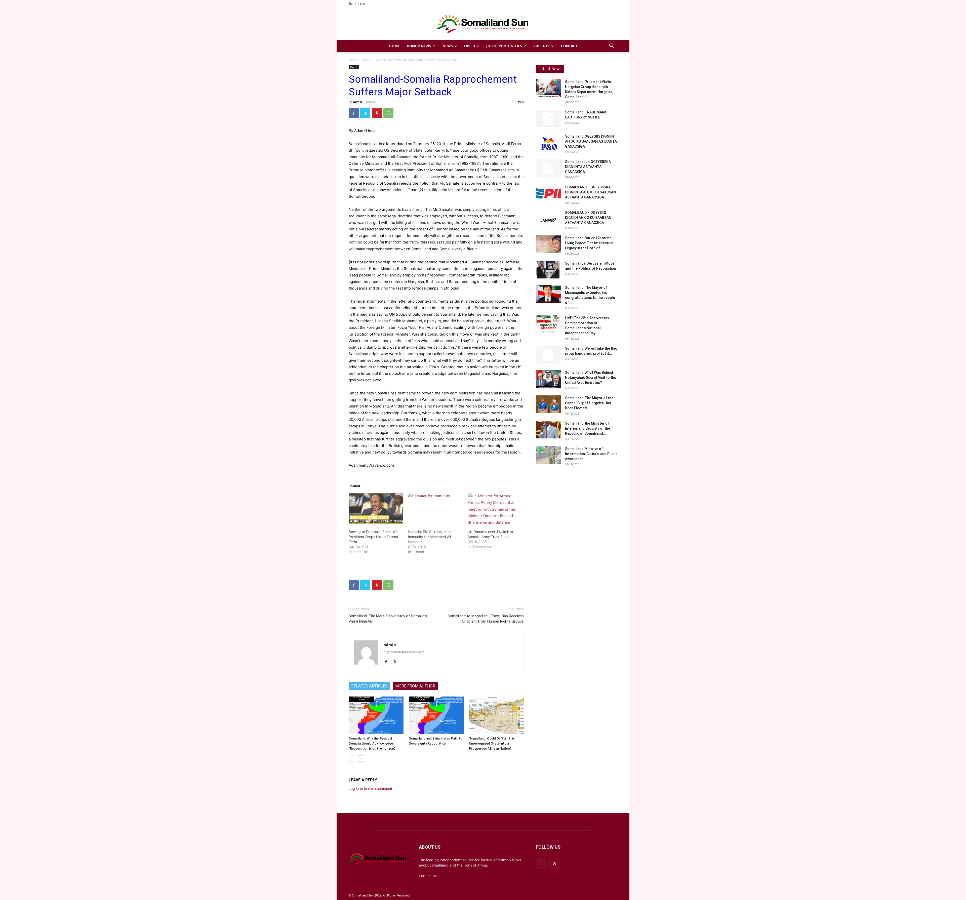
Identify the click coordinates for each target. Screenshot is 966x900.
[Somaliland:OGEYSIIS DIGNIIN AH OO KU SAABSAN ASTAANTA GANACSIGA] (548, 142)
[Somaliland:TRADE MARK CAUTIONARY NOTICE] (548, 118)
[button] (611, 46)
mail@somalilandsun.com (460, 875)
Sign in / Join (357, 3)
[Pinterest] (377, 113)
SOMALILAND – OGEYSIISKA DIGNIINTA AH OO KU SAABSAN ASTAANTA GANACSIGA (590, 192)
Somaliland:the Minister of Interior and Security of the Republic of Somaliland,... (587, 428)
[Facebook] (354, 113)
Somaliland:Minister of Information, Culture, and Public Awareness (591, 454)
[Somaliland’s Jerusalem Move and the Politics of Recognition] (548, 269)
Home (394, 46)
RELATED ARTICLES (369, 686)
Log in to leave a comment (370, 788)
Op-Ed (469, 46)
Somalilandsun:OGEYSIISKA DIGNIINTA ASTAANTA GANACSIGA (588, 167)
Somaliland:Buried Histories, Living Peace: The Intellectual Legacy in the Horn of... (589, 243)
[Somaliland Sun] (483, 24)
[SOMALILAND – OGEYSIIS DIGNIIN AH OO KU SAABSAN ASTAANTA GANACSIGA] (548, 219)
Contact (569, 46)
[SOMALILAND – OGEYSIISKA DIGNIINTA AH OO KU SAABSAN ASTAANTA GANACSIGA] (548, 193)
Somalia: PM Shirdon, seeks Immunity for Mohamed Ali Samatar (430, 536)
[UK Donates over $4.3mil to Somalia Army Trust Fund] (495, 508)
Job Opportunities (504, 46)
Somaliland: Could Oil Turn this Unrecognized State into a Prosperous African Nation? (492, 743)
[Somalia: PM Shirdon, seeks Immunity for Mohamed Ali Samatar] (435, 508)
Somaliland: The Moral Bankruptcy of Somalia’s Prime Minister (388, 619)
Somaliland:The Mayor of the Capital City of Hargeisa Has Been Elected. (589, 403)
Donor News (419, 46)
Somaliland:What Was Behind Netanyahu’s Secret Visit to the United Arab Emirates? (590, 378)
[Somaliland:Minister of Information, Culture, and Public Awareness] (548, 455)
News (447, 46)
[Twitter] (365, 113)
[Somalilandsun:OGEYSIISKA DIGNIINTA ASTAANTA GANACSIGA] (548, 168)
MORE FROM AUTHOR (415, 686)
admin (357, 102)
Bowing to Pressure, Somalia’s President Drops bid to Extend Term (373, 536)
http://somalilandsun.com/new (404, 652)
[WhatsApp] (388, 113)
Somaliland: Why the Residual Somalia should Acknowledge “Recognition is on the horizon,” (372, 743)
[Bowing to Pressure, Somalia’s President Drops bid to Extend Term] (376, 508)
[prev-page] (352, 758)
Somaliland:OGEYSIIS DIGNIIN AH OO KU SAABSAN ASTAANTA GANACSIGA (591, 141)
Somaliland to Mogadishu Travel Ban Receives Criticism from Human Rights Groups (486, 619)
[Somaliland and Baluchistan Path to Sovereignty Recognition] (436, 715)
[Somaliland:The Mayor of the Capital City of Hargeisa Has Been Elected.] (548, 404)
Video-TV (541, 46)
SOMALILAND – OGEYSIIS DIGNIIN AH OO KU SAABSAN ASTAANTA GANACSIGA (588, 218)
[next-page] (360, 758)
